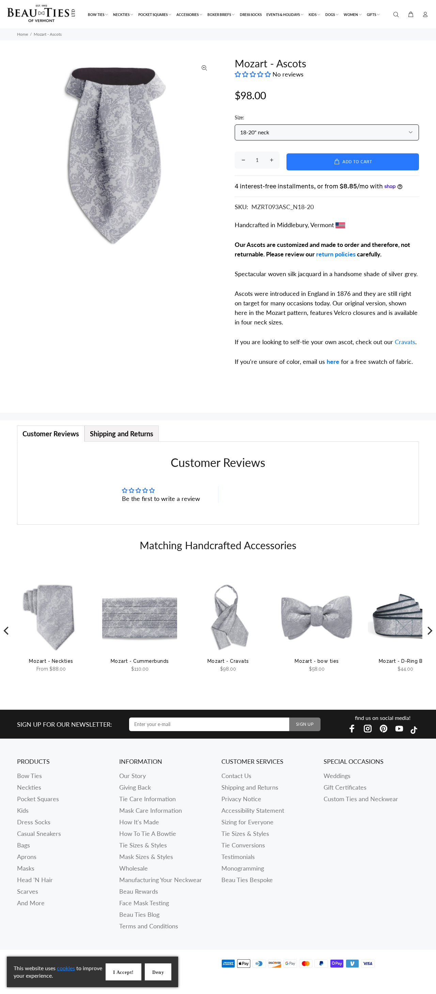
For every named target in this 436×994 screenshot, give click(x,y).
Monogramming (242, 868)
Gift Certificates (345, 787)
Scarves (27, 891)
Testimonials (238, 856)
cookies (66, 968)
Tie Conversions (243, 845)
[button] (253, 74)
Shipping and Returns (249, 787)
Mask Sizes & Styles (146, 856)
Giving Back (135, 787)
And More (31, 903)
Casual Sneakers (39, 833)
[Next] (429, 630)
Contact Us (236, 775)
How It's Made (139, 822)
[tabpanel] (218, 483)
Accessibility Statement (252, 810)
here (333, 361)
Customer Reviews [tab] (50, 433)
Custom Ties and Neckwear (361, 799)
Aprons (26, 856)
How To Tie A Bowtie (147, 833)
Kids (23, 810)
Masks (25, 868)
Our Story (132, 775)
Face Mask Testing (144, 903)
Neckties (29, 787)
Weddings (337, 775)
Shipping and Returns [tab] (121, 433)
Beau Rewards (138, 891)
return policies (336, 254)
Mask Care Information (150, 810)
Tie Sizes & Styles (143, 845)
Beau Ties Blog (139, 914)
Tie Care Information (147, 799)
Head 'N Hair (35, 879)
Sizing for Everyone (247, 822)
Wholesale (133, 868)
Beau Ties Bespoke (247, 879)
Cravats (405, 342)
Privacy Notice (241, 799)
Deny (158, 972)
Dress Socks (33, 822)
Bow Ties (29, 775)
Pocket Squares (38, 799)
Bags (23, 845)
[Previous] (7, 630)
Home (22, 34)
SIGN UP (305, 724)
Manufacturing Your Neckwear (160, 879)
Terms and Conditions (148, 926)
